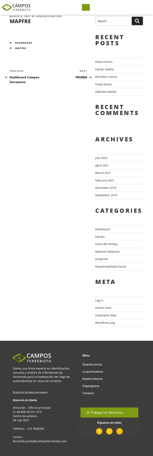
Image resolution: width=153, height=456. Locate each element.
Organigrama (90, 386)
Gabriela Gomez (106, 92)
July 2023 (101, 158)
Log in (99, 300)
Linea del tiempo (106, 244)
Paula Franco (103, 62)
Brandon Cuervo (106, 77)
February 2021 (104, 180)
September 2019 (106, 195)
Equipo (100, 236)
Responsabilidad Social (110, 266)
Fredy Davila (103, 84)
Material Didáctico (107, 251)
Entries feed (103, 308)
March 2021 (103, 173)
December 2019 (105, 188)
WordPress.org (105, 323)
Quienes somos (92, 364)
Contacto (88, 393)
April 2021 (102, 165)
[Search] (137, 21)
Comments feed (105, 315)
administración (49, 16)
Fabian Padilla (104, 69)
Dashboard (23, 42)
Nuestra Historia (92, 378)
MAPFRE (20, 48)
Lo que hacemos (92, 371)
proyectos (101, 259)
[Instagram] (119, 431)
